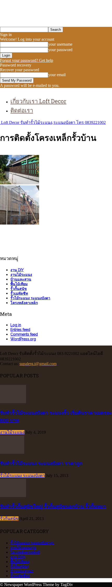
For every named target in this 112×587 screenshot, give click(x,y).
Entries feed (20, 330)
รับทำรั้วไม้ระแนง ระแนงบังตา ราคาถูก (41, 463)
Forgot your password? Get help (26, 60)
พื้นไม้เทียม (19, 284)
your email (57, 74)
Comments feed (24, 334)
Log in (15, 325)
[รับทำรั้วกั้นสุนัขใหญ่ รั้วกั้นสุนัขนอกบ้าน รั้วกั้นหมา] (13, 495)
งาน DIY (17, 270)
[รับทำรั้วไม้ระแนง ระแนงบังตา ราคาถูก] (12, 452)
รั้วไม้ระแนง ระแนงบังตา (30, 298)
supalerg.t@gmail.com (38, 363)
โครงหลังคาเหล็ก (24, 303)
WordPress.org (23, 339)
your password (60, 49)
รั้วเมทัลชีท (19, 293)
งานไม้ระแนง (21, 275)
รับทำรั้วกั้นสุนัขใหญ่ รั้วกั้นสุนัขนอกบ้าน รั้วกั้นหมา (53, 506)
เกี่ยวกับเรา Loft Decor (38, 101)
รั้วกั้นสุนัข (18, 289)
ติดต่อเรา (21, 110)
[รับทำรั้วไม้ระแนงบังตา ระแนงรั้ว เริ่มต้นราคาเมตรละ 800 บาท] (13, 402)
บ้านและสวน (20, 279)
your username (60, 44)
